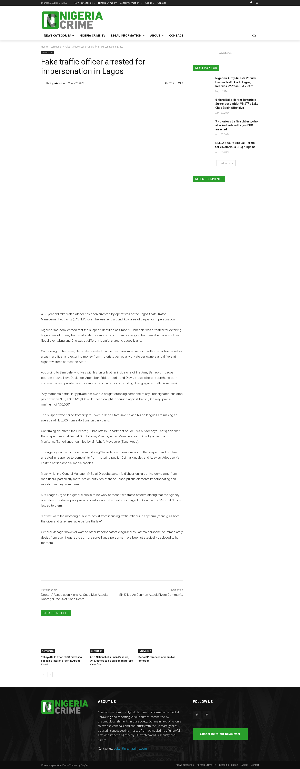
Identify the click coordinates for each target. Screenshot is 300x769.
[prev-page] (43, 674)
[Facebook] (251, 3)
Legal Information (228, 765)
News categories (185, 765)
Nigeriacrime (57, 82)
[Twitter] (89, 93)
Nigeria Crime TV (206, 765)
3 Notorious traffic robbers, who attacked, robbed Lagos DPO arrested (236, 125)
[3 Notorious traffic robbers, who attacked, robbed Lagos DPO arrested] (203, 126)
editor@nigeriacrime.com (130, 748)
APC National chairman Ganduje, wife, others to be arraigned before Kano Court (111, 661)
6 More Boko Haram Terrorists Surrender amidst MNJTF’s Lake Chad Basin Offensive (236, 103)
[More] (108, 93)
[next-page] (50, 674)
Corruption (56, 46)
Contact (255, 765)
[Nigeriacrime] (43, 83)
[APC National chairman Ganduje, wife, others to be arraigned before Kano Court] (112, 637)
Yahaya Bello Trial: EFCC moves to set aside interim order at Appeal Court (61, 661)
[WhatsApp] (98, 93)
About (244, 765)
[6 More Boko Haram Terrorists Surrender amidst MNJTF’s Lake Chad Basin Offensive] (203, 105)
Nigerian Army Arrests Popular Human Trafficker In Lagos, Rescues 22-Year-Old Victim (236, 82)
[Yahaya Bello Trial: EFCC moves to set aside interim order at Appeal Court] (63, 637)
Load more (224, 163)
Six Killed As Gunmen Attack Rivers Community (151, 595)
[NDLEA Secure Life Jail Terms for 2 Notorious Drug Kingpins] (203, 148)
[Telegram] (80, 93)
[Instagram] (256, 3)
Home (44, 46)
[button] (254, 35)
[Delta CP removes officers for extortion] (160, 637)
